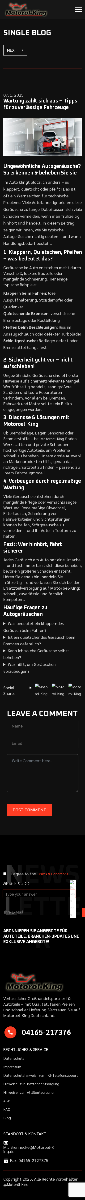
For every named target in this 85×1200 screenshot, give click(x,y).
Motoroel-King (52, 438)
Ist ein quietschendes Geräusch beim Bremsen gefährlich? (39, 640)
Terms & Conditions (52, 873)
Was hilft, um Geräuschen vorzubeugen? (29, 667)
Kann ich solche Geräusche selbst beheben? (36, 654)
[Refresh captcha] (73, 899)
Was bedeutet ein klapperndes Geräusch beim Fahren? (33, 627)
